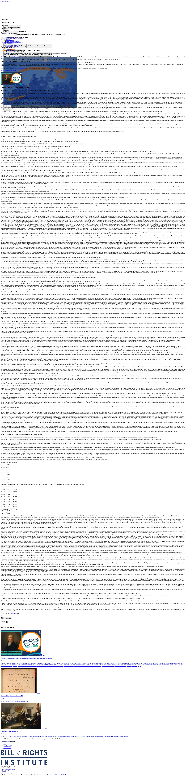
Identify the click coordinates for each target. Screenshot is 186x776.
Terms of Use (9, 51)
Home (4, 744)
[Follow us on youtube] (5, 772)
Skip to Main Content (5, 1)
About (5, 28)
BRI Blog (8, 38)
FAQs (7, 41)
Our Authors (9, 40)
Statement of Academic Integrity (64, 774)
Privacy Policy (46, 774)
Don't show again (11, 741)
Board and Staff (10, 37)
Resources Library (7, 745)
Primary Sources (7, 746)
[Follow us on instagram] (3, 772)
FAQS (55, 774)
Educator (6, 19)
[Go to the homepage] (93, 758)
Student (5, 22)
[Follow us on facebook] (2, 772)
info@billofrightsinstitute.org (8, 769)
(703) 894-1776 (5, 770)
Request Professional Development (14, 45)
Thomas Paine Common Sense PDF (9, 70)
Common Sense (7, 748)
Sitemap (52, 774)
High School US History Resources (14, 38)
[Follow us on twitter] (4, 772)
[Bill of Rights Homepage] (26, 18)
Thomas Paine (4, 56)
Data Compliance (10, 50)
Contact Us (9, 49)
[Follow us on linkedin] (1, 772)
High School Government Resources (14, 40)
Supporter (6, 25)
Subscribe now (4, 741)
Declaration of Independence (18, 68)
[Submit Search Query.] (15, 35)
